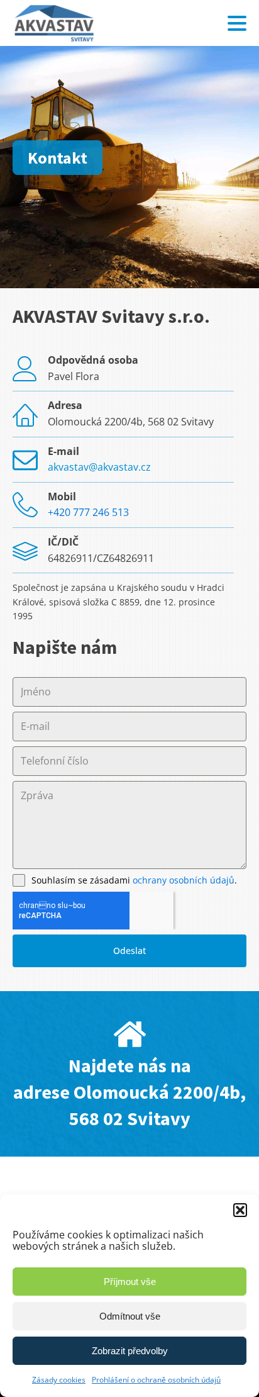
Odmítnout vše (129, 1316)
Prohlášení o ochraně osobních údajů (156, 1379)
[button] (240, 1210)
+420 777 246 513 (88, 512)
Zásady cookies (58, 1379)
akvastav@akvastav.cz (99, 467)
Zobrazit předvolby (130, 1350)
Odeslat (129, 951)
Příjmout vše (130, 1281)
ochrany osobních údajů (183, 880)
